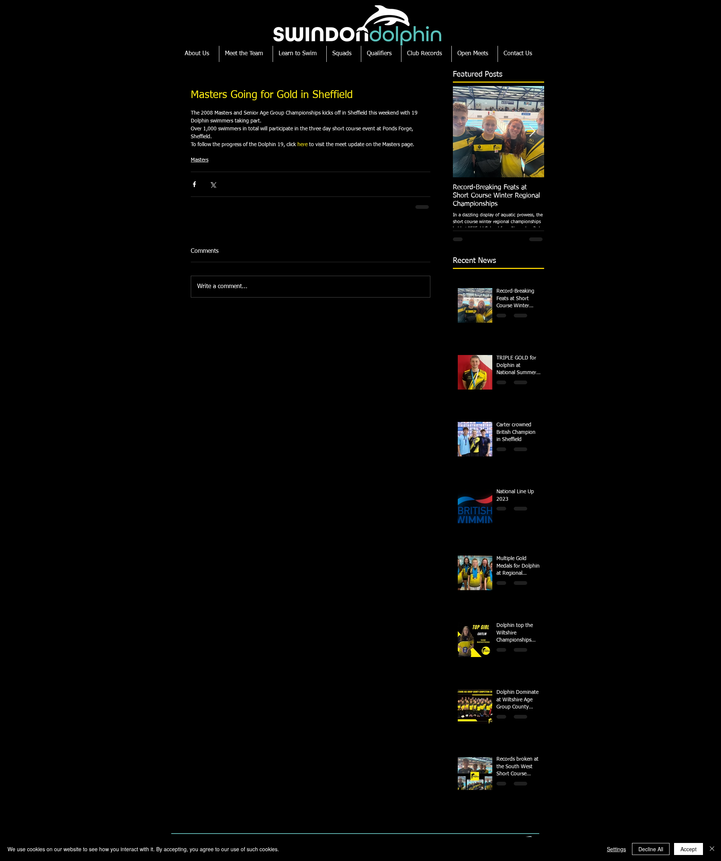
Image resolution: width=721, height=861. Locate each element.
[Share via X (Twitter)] (212, 184)
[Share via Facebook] (194, 184)
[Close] (711, 849)
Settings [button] (616, 849)
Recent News (474, 260)
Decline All (650, 849)
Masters (199, 160)
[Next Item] (532, 131)
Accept (688, 849)
